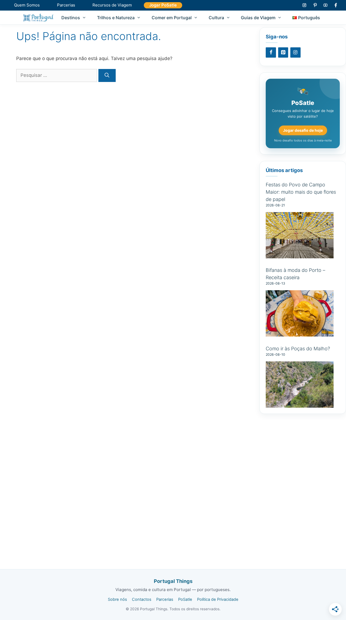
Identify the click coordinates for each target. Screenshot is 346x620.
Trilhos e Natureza (116, 17)
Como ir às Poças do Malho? (298, 348)
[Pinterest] (283, 52)
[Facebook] (271, 52)
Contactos (141, 599)
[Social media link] (304, 5)
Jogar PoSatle (163, 5)
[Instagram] (295, 52)
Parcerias (66, 5)
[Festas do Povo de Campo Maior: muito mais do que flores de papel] (300, 255)
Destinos (70, 17)
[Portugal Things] (38, 17)
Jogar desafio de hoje (303, 130)
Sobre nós (117, 599)
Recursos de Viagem (112, 5)
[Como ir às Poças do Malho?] (300, 404)
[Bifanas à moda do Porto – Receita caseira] (300, 333)
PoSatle (185, 599)
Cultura (216, 17)
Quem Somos (27, 5)
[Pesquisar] (107, 75)
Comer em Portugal (172, 17)
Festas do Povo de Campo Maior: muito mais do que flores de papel (301, 192)
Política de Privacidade (217, 599)
